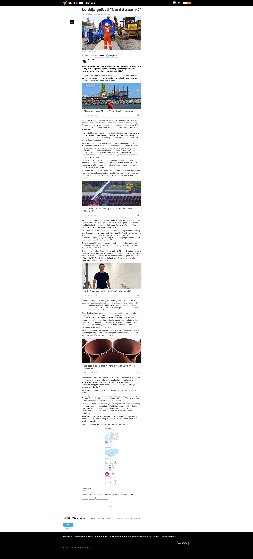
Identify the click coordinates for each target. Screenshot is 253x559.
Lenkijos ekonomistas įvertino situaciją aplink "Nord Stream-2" (109, 367)
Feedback (156, 536)
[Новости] (99, 55)
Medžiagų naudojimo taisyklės (83, 536)
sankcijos (92, 498)
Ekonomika (110, 518)
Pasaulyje (92, 518)
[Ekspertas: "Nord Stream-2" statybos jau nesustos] (111, 96)
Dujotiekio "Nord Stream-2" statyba (92, 494)
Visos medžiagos (91, 62)
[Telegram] (111, 55)
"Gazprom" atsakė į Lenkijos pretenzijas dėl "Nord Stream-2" (108, 209)
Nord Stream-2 (124, 494)
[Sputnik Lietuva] (74, 5)
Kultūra (129, 518)
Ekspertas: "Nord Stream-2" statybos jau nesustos (108, 111)
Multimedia (138, 518)
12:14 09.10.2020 (87, 14)
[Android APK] (183, 543)
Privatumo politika (101, 536)
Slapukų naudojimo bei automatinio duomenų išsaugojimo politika (130, 536)
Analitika (115, 494)
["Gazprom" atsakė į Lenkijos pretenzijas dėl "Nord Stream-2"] (111, 193)
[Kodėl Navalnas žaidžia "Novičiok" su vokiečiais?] (111, 276)
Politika (101, 518)
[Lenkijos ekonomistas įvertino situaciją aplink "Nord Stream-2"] (111, 350)
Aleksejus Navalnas (102, 498)
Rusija (132, 494)
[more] (138, 115)
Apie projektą (67, 536)
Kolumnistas (107, 494)
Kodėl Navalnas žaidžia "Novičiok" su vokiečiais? (107, 291)
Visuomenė (120, 518)
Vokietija (85, 498)
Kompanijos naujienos (169, 536)
